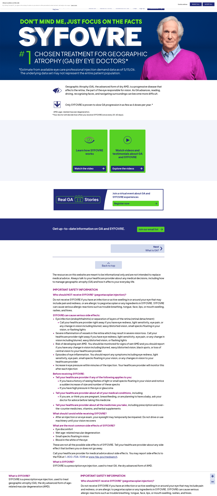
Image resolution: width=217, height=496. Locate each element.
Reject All (196, 4)
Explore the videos (123, 168)
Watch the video (84, 168)
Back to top (108, 265)
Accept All (208, 4)
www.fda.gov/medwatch (103, 456)
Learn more (74, 5)
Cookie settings (182, 4)
